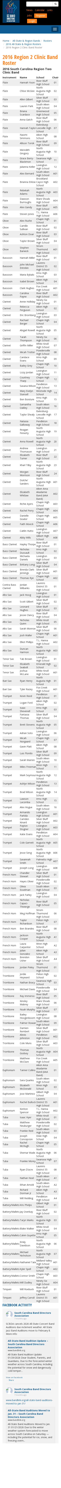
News (29, 10)
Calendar (40, 10)
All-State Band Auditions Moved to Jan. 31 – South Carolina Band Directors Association (29, 1414)
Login (32, 21)
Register (40, 15)
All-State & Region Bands (26, 40)
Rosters (47, 40)
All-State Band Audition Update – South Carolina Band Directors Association (28, 1344)
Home (6, 40)
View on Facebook (14, 1377)
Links (50, 10)
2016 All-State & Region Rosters (23, 44)
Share (11, 1380)
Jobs (29, 15)
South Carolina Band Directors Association (32, 1314)
